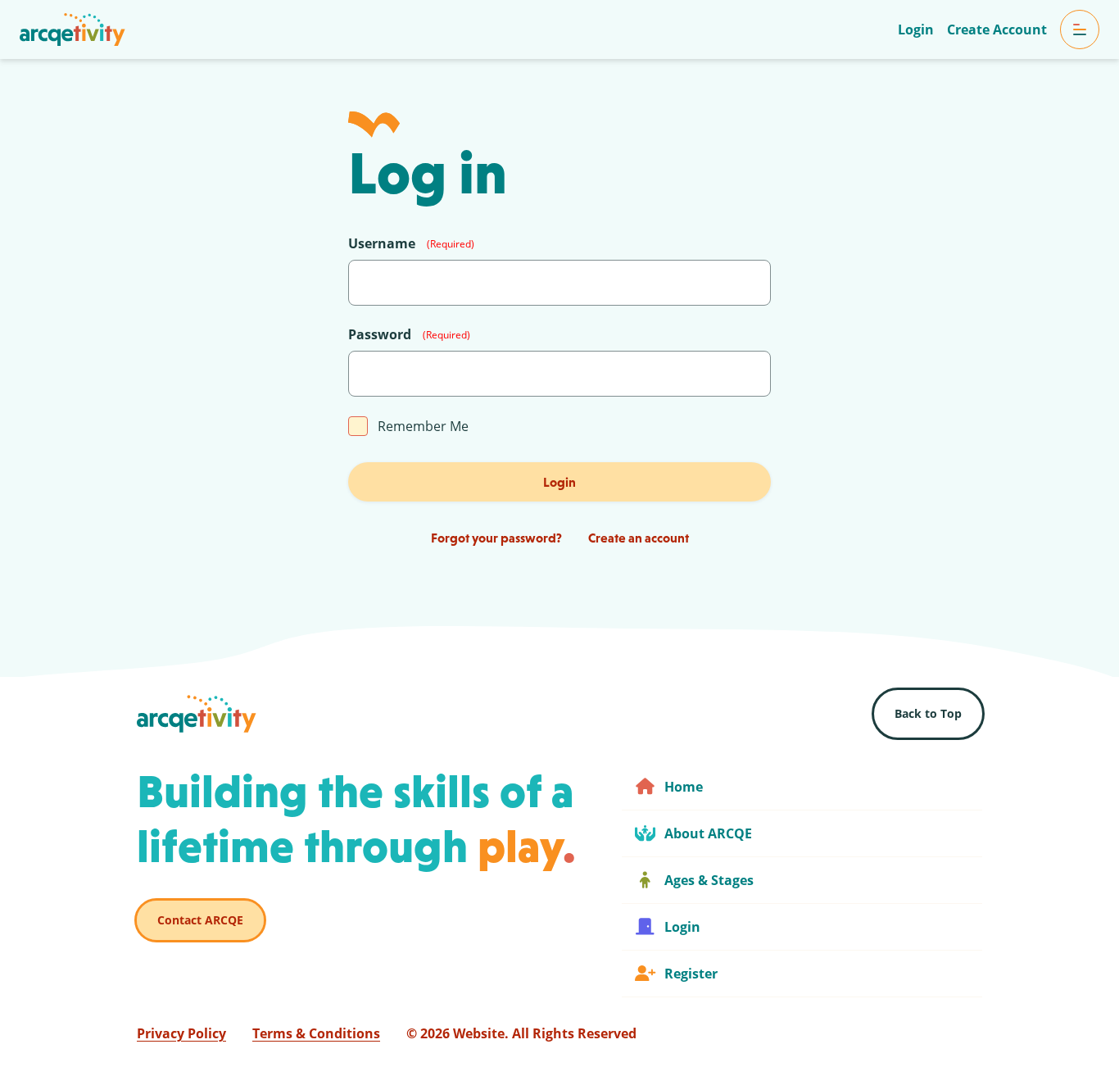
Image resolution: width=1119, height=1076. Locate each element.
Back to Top (928, 713)
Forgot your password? (496, 537)
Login (559, 481)
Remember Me (423, 426)
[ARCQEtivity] (72, 29)
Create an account (638, 537)
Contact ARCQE (200, 920)
